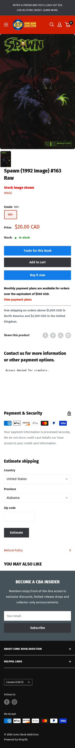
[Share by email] (68, 335)
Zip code (10, 508)
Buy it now (37, 275)
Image (8, 193)
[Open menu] (6, 24)
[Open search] (52, 24)
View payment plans (18, 299)
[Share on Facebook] (45, 335)
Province (10, 489)
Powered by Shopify (15, 739)
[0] (67, 24)
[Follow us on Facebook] (7, 702)
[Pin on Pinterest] (53, 335)
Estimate (16, 532)
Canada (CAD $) (14, 682)
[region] (37, 91)
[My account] (60, 24)
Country (9, 470)
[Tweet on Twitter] (60, 335)
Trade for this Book (38, 251)
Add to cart (37, 262)
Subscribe (37, 628)
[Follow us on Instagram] (14, 702)
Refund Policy (13, 550)
